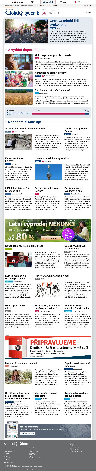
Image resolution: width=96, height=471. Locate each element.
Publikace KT (7, 458)
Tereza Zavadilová (45, 58)
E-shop (30, 456)
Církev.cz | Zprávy (33, 451)
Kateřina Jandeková (15, 366)
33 (50, 12)
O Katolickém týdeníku (9, 451)
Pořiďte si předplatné (27, 433)
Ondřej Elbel (59, 28)
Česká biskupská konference (36, 458)
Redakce (6, 456)
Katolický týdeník (33, 454)
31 (59, 12)
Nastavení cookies (9, 462)
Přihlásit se (89, 5)
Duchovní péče (32, 453)
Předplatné (6, 453)
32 (55, 12)
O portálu (31, 450)
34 (44, 12)
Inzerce (5, 454)
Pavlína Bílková (77, 369)
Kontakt (6, 450)
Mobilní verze (7, 459)
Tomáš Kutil (74, 134)
